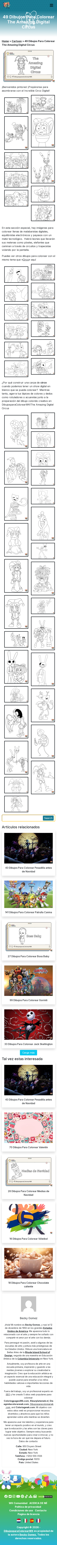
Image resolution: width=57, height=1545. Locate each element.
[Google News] (35, 1496)
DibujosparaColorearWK (18, 1530)
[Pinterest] (22, 1496)
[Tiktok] (26, 1496)
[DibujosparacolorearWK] (32, 1520)
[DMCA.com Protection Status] (45, 1496)
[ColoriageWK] (38, 1520)
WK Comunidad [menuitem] (18, 1503)
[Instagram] (13, 1496)
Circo (26, 259)
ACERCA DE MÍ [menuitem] (38, 1503)
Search (48, 818)
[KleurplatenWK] (19, 1520)
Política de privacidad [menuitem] (28, 1506)
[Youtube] (18, 1496)
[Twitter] (10, 1496)
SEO (8, 1394)
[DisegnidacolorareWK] (25, 1520)
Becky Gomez (27, 1534)
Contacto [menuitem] (41, 1510)
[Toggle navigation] (51, 5)
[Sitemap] (30, 1496)
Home (5, 41)
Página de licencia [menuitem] (29, 1514)
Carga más (28, 1052)
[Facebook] (6, 1496)
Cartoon (17, 41)
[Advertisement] (28, 614)
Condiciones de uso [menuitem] (21, 1510)
